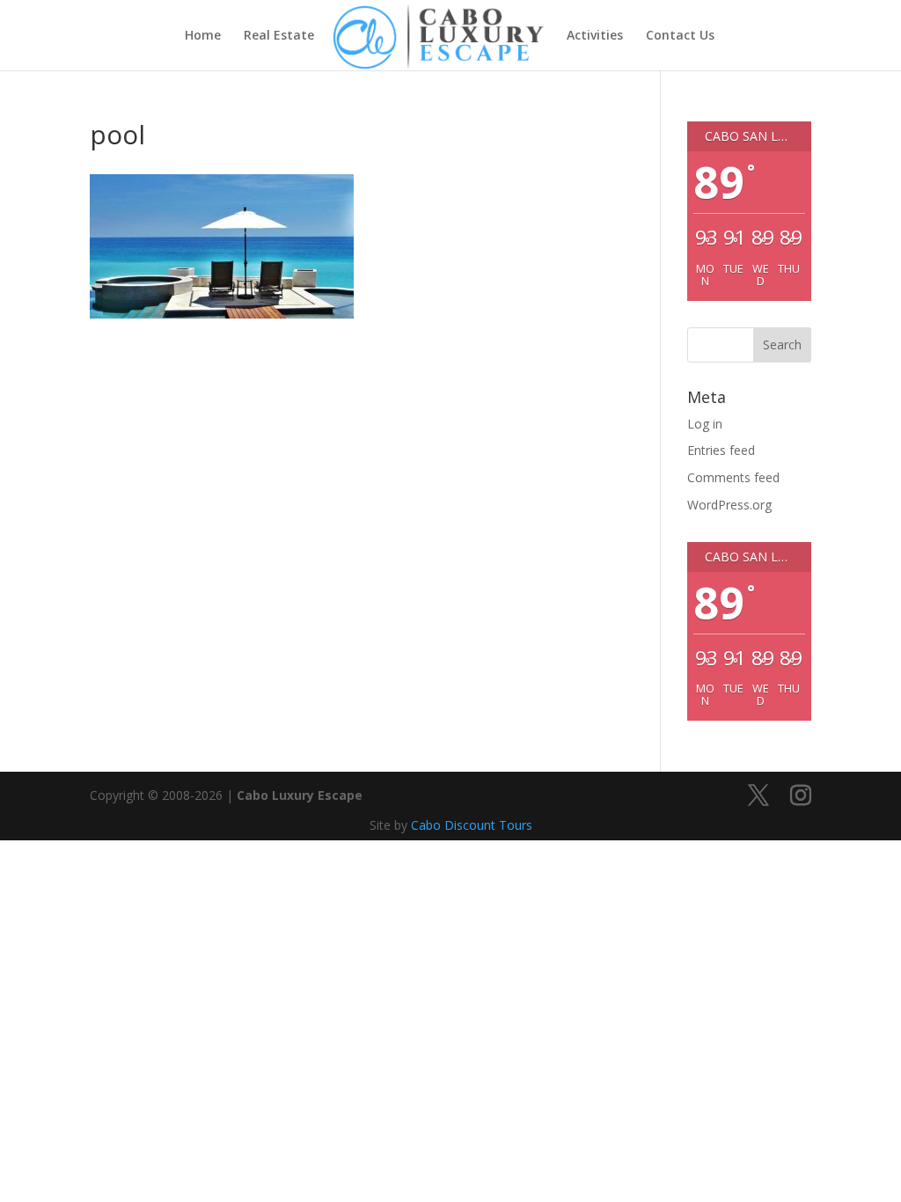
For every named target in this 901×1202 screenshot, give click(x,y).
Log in (704, 423)
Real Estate (279, 36)
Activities (595, 36)
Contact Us (680, 36)
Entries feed (721, 450)
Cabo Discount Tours (471, 825)
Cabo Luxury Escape (300, 795)
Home (203, 36)
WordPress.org (729, 504)
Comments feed (733, 477)
